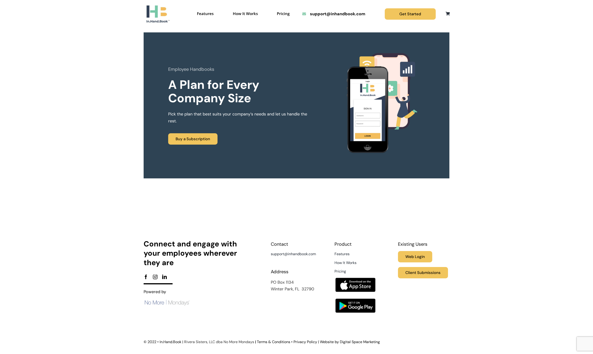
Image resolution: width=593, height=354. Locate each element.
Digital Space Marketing (360, 341)
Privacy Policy (305, 341)
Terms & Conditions (273, 341)
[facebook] (146, 277)
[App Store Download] (355, 276)
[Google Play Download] (355, 297)
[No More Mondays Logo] (167, 301)
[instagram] (155, 277)
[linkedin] (164, 277)
